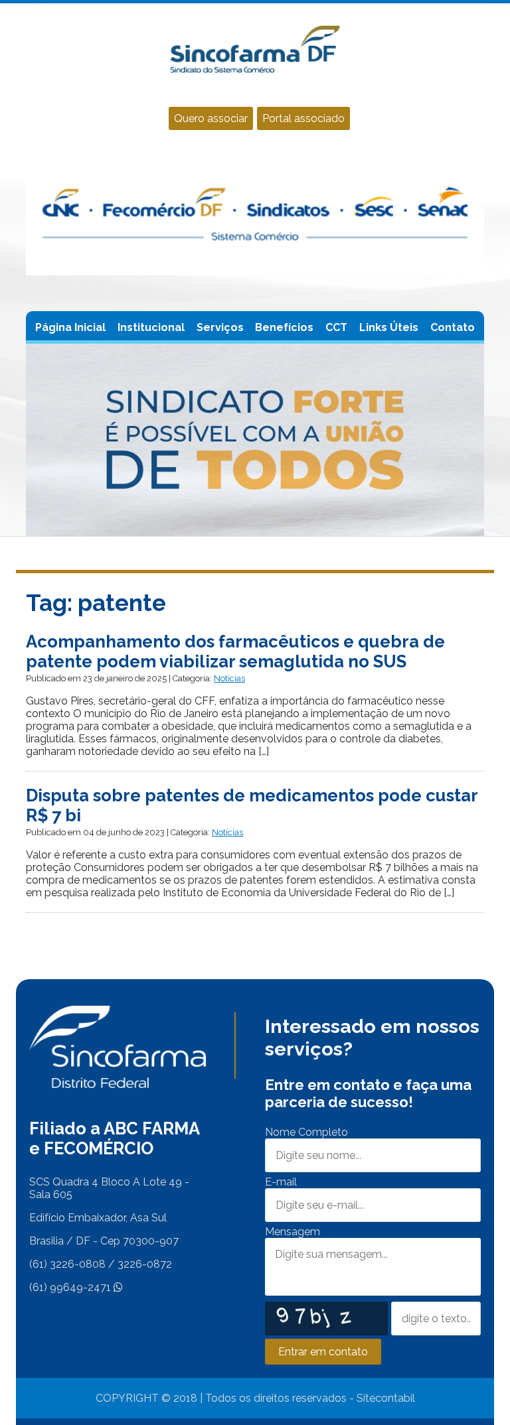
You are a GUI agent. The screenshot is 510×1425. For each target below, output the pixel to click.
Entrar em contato (323, 1351)
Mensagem (292, 1231)
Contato (452, 327)
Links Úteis (388, 327)
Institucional (151, 327)
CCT (336, 327)
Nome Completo (306, 1132)
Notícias (229, 678)
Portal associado (303, 118)
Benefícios (284, 327)
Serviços (220, 327)
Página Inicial (70, 327)
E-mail (281, 1182)
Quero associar (211, 118)
